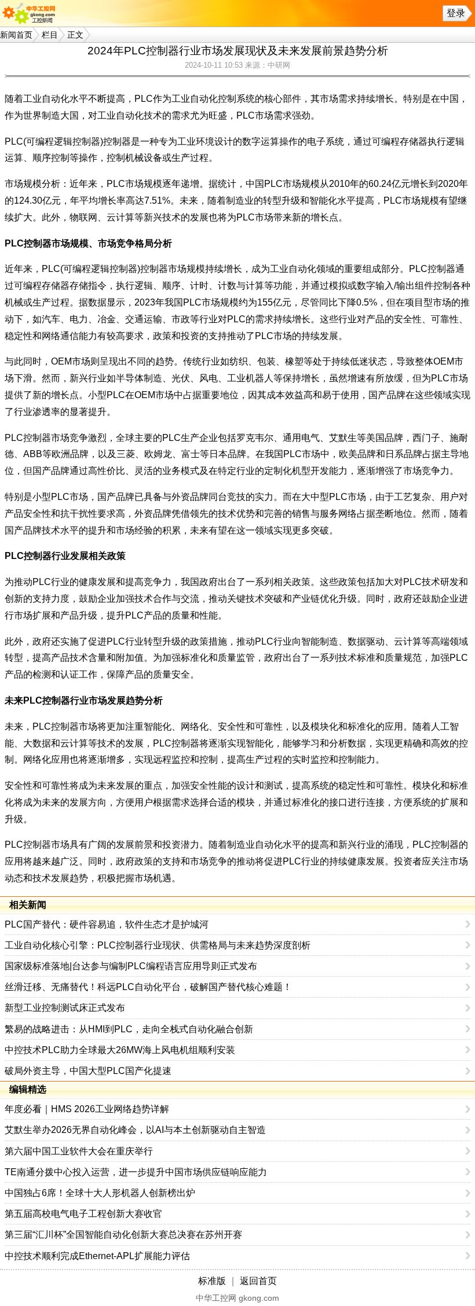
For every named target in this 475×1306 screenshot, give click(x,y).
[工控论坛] (31, 13)
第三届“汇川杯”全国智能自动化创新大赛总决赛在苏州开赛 (123, 1234)
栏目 (50, 34)
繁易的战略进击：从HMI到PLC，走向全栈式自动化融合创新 (129, 1029)
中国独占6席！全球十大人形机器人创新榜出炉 (100, 1193)
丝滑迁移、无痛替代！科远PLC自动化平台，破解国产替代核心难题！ (148, 987)
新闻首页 (16, 34)
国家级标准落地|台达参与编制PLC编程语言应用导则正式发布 (131, 966)
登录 (456, 13)
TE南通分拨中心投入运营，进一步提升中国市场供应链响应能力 (136, 1172)
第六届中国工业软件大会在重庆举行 (79, 1151)
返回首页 (258, 1281)
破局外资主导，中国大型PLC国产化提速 (88, 1071)
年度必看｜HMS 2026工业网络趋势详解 (87, 1109)
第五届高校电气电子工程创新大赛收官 (83, 1214)
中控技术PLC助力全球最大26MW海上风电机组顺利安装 (120, 1050)
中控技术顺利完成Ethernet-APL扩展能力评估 (97, 1256)
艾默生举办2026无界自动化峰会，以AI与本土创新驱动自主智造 (135, 1130)
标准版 (212, 1281)
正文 (75, 34)
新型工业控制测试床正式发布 (65, 1008)
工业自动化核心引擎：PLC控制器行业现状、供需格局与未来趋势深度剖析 (157, 945)
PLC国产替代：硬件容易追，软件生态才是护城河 (107, 924)
